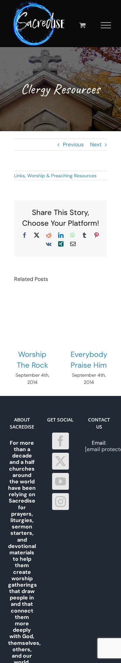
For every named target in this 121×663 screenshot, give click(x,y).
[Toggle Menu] (106, 25)
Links (19, 176)
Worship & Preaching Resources (61, 176)
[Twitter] (60, 461)
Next (96, 144)
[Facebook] (60, 441)
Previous (73, 144)
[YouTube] (60, 481)
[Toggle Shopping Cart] (82, 25)
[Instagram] (60, 501)
